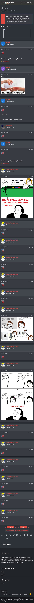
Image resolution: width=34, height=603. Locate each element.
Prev (11, 527)
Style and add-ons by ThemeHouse (14, 601)
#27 (32, 230)
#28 (32, 247)
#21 (32, 49)
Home (2, 571)
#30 (32, 281)
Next (22, 527)
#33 (32, 353)
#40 (32, 518)
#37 (32, 466)
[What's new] (28, 2)
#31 (32, 298)
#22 (32, 74)
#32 (32, 315)
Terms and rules (6, 594)
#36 (32, 449)
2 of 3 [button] (17, 527)
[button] (3, 2)
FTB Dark (4, 591)
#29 (32, 264)
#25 (32, 149)
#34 (32, 370)
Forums (3, 574)
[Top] (28, 594)
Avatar (4, 10)
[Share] (29, 49)
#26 (32, 176)
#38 (32, 483)
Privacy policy (15, 594)
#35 (32, 432)
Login (2, 583)
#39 (32, 500)
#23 (32, 106)
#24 (32, 132)
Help (21, 594)
